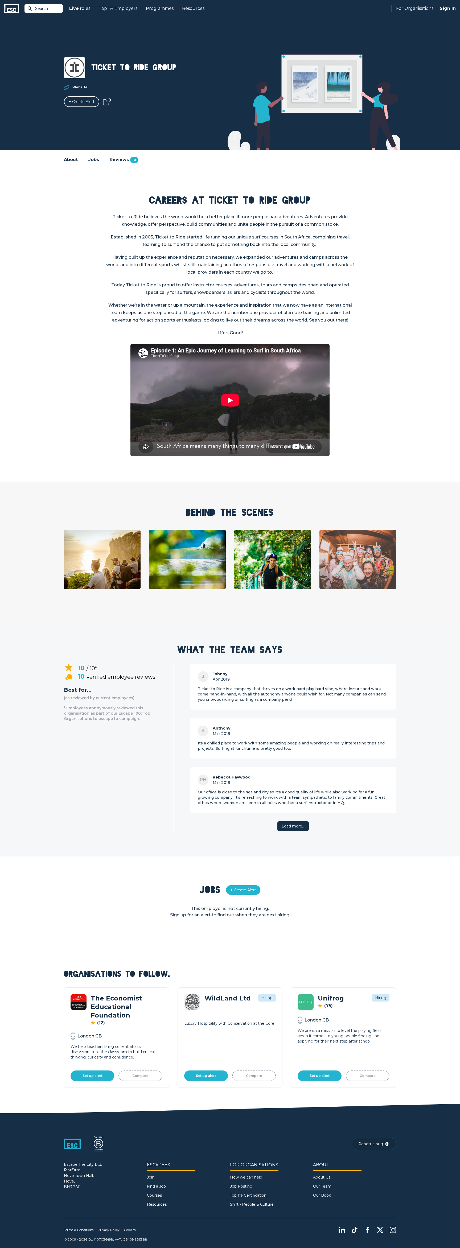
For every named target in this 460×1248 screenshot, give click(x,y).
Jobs (93, 159)
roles (79, 8)
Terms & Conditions (78, 1230)
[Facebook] (367, 1230)
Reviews (123, 159)
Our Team (322, 1186)
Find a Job (156, 1186)
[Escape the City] (11, 8)
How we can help (246, 1177)
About (71, 159)
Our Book (322, 1195)
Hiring (267, 997)
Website (80, 87)
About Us (321, 1177)
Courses (154, 1195)
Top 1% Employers (118, 8)
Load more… (293, 826)
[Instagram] (393, 1230)
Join (150, 1177)
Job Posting (241, 1186)
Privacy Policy (109, 1230)
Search (41, 8)
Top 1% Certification (248, 1195)
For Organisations (414, 8)
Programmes (160, 8)
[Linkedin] (342, 1230)
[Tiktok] (354, 1230)
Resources (193, 8)
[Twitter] (380, 1230)
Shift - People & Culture (252, 1204)
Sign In (448, 8)
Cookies (129, 1230)
